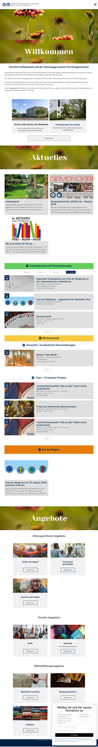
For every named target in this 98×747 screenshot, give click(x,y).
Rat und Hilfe (13, 88)
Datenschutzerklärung (42, 740)
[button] (69, 4)
